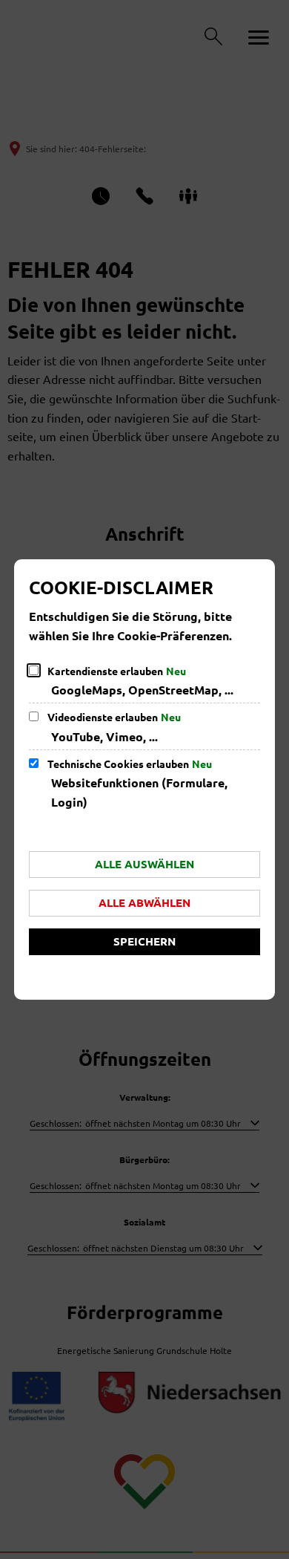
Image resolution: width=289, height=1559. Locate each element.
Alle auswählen (144, 863)
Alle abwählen (144, 902)
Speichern (144, 941)
